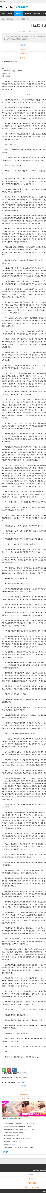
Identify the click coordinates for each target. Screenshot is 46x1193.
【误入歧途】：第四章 (10, 1141)
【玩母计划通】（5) (22, 19)
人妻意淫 (28, 13)
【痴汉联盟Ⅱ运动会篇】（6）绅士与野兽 (16, 1138)
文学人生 (19, 13)
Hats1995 (14, 61)
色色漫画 (23, 49)
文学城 (10, 13)
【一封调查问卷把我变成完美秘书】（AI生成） (18, 1126)
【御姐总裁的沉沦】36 (10, 1135)
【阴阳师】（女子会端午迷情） (17, 1077)
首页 (3, 13)
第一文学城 (22, 31)
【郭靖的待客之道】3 (10, 1144)
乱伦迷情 (37, 13)
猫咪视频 (23, 45)
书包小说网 (23, 54)
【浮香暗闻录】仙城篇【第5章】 (14, 1132)
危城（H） (23, 58)
